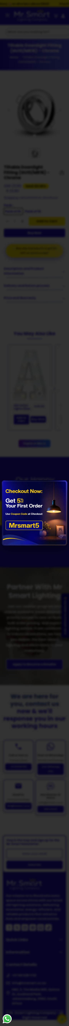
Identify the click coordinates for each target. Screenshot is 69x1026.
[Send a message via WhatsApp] (7, 1019)
